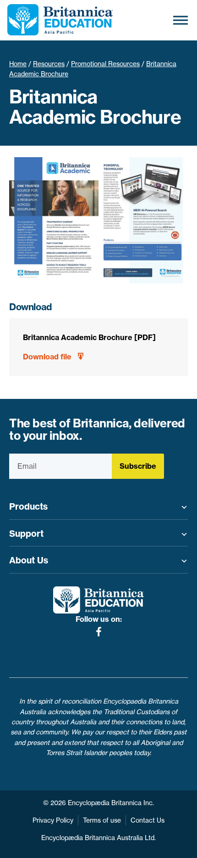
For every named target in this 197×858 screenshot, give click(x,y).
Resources (49, 64)
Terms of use (102, 820)
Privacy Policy (53, 820)
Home (18, 64)
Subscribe (138, 466)
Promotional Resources (105, 64)
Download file (47, 356)
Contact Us (147, 820)
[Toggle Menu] (180, 20)
